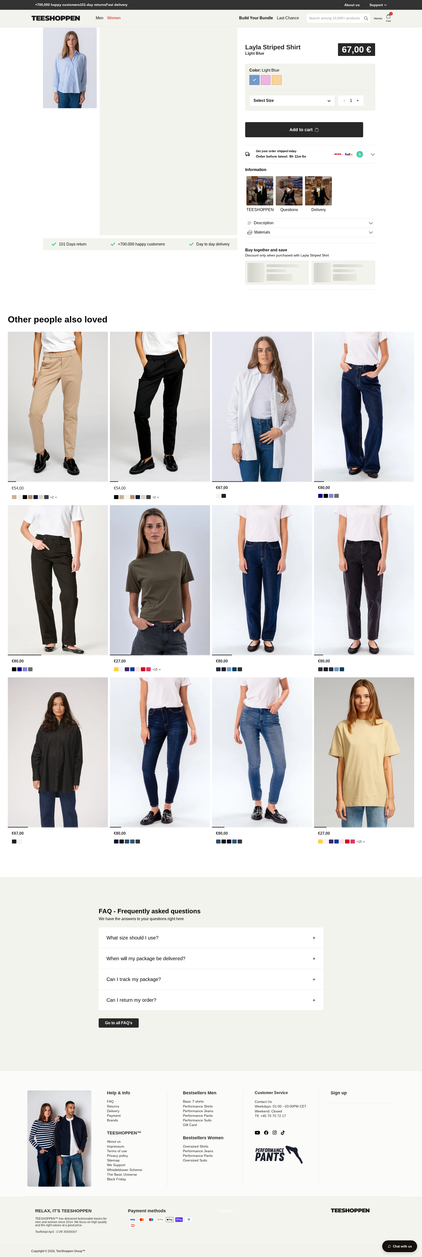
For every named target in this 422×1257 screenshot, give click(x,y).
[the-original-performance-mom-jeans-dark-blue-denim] (218, 669)
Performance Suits (197, 1120)
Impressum (115, 1146)
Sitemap (113, 1160)
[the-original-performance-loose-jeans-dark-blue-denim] (320, 496)
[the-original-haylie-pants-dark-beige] (30, 497)
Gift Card (190, 1125)
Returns (113, 1106)
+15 (155, 669)
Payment (114, 1116)
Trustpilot (225, 1211)
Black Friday (116, 1179)
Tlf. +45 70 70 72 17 (270, 1116)
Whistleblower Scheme (124, 1170)
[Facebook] (266, 1132)
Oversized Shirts (195, 1146)
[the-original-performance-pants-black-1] (24, 497)
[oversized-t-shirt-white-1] (121, 669)
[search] (366, 18)
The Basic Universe (122, 1174)
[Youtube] (257, 1132)
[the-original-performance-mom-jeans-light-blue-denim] (229, 669)
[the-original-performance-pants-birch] (19, 497)
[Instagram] (274, 1132)
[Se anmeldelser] (310, 35)
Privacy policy (117, 1156)
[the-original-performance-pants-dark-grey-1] (46, 497)
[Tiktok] (283, 1132)
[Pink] (266, 80)
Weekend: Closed (268, 1111)
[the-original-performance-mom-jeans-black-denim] (223, 669)
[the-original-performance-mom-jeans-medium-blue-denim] (234, 669)
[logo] (55, 18)
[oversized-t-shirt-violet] (127, 669)
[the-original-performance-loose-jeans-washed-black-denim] (336, 496)
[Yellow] (277, 80)
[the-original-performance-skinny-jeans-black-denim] (121, 841)
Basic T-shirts (193, 1101)
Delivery (113, 1111)
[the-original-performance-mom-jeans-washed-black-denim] (239, 669)
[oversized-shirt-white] (218, 496)
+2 (52, 497)
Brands (112, 1120)
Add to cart (301, 129)
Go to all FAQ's (118, 1023)
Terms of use (117, 1151)
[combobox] (335, 18)
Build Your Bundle (256, 18)
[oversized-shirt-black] (223, 496)
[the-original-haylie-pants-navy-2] (35, 497)
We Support (116, 1165)
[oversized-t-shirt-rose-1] (137, 669)
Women (114, 18)
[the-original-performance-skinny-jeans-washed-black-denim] (137, 841)
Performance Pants (198, 1116)
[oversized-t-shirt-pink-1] (148, 669)
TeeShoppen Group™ (70, 1251)
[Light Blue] (254, 80)
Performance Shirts (198, 1106)
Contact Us (263, 1102)
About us (352, 5)
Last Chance (288, 18)
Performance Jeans (198, 1111)
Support (376, 5)
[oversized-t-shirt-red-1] (143, 669)
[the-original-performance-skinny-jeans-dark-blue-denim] (116, 841)
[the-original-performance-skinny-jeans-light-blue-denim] (127, 841)
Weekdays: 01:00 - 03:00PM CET (280, 1106)
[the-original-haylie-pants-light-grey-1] (41, 497)
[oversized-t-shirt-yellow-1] (116, 669)
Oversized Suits (195, 1160)
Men (99, 18)
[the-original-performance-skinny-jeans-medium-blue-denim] (132, 841)
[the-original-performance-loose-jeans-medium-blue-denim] (331, 496)
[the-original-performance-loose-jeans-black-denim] (325, 496)
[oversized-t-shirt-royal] (132, 669)
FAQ (110, 1101)
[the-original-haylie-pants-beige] (14, 497)
